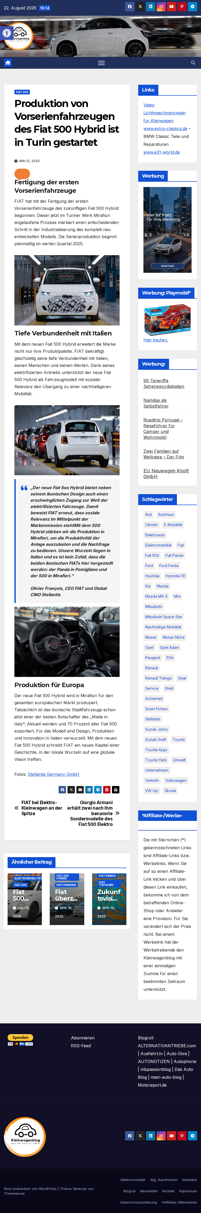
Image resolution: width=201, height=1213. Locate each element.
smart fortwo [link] (156, 709)
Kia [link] (147, 586)
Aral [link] (148, 514)
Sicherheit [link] (154, 698)
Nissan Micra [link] (174, 637)
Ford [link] (149, 565)
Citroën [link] (151, 524)
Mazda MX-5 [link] (156, 596)
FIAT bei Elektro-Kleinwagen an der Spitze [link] (41, 808)
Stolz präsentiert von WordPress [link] (31, 1189)
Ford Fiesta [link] (168, 565)
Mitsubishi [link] (153, 606)
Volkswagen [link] (176, 780)
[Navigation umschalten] (101, 63)
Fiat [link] (181, 545)
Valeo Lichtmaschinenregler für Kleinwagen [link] (164, 112)
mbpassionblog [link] (156, 1069)
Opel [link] (149, 647)
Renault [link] (151, 668)
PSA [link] (170, 657)
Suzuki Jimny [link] (156, 729)
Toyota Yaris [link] (156, 760)
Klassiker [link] (189, 1180)
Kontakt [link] (169, 1191)
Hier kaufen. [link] (155, 340)
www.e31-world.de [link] (161, 152)
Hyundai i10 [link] (175, 576)
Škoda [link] (170, 790)
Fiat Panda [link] (107, 875)
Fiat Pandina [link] (66, 884)
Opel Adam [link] (169, 647)
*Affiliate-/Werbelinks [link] (179, 1202)
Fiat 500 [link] (22, 92)
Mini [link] (177, 596)
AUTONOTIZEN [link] (154, 1061)
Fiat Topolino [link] (106, 883)
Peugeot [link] (152, 657)
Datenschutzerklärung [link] (138, 1202)
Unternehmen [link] (157, 770)
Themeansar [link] (14, 1193)
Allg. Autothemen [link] (164, 1180)
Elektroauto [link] (155, 535)
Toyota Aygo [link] (156, 749)
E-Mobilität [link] (173, 524)
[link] (7, 33)
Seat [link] (182, 678)
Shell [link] (169, 688)
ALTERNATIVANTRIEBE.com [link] (167, 1045)
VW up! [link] (151, 790)
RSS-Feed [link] (81, 1045)
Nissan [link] (151, 637)
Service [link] (152, 688)
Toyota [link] (178, 739)
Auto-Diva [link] (177, 1053)
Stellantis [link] (152, 719)
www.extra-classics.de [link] (165, 128)
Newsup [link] (80, 1189)
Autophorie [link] (185, 1061)
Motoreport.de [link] (152, 1085)
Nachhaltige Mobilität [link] (163, 627)
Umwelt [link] (179, 760)
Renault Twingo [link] (158, 678)
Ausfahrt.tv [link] (152, 1053)
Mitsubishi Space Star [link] (163, 616)
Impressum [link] (188, 1191)
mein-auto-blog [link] (166, 1077)
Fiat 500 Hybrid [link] (63, 877)
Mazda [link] (163, 586)
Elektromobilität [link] (28, 878)
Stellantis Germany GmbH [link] (53, 774)
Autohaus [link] (166, 514)
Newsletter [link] (149, 1191)
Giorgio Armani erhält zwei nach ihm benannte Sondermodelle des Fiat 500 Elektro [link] (90, 813)
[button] (22, 174)
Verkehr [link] (152, 780)
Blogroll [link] (130, 1191)
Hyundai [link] (152, 576)
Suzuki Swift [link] (155, 739)
